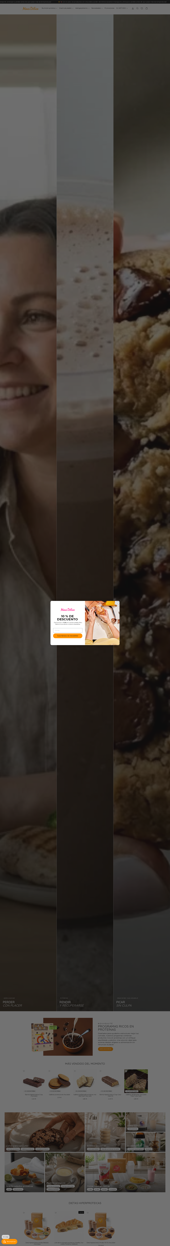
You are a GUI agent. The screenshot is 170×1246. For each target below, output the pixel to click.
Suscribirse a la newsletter (67, 636)
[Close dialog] (117, 603)
